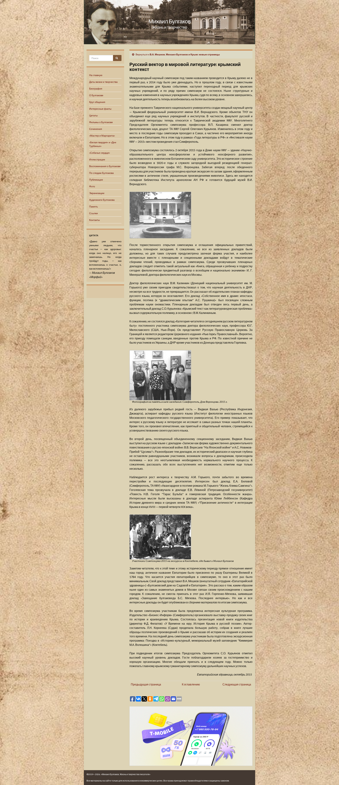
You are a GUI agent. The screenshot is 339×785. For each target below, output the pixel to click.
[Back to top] (331, 777)
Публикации (96, 179)
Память (93, 206)
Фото (92, 186)
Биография (95, 88)
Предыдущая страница (146, 684)
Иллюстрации (97, 159)
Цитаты (93, 115)
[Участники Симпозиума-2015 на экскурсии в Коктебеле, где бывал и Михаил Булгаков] (160, 536)
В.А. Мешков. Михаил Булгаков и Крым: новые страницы (185, 54)
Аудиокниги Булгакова (102, 199)
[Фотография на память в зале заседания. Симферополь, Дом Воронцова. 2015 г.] (160, 374)
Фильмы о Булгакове (101, 122)
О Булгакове (96, 95)
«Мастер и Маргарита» (102, 135)
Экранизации (96, 193)
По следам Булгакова (101, 172)
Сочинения (95, 128)
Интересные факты (100, 108)
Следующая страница (236, 684)
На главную (95, 75)
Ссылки (93, 213)
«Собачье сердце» (99, 152)
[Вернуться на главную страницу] (169, 22)
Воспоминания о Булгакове (105, 166)
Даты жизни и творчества (103, 81)
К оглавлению (191, 684)
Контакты (94, 219)
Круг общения (97, 101)
